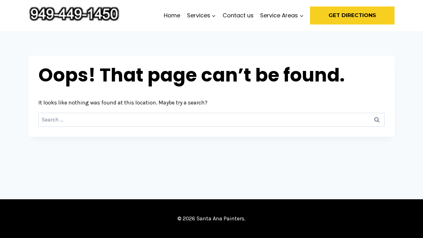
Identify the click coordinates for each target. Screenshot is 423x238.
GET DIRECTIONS (352, 15)
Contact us (238, 15)
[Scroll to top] (409, 227)
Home (172, 15)
